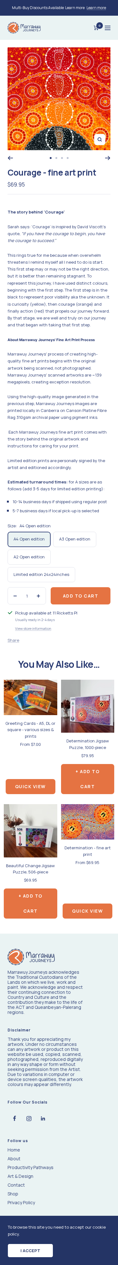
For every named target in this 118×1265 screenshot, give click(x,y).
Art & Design (20, 1176)
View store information (33, 628)
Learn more (96, 7)
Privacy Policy (21, 1202)
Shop (13, 1193)
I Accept (30, 1250)
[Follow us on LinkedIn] (43, 1118)
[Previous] (10, 158)
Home (14, 1149)
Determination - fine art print (88, 851)
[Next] (107, 158)
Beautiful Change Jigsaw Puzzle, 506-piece (30, 869)
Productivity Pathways (30, 1167)
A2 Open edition (29, 557)
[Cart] (96, 28)
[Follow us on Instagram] (29, 1118)
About (14, 1158)
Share (13, 640)
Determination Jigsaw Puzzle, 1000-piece (87, 744)
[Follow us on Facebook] (15, 1118)
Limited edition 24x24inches (41, 574)
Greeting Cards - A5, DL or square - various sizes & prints (30, 729)
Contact (16, 1185)
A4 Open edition (29, 539)
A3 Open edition (74, 539)
